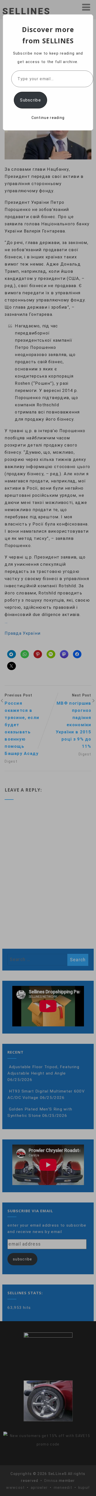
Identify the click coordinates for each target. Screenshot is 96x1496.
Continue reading (48, 118)
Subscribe (30, 100)
